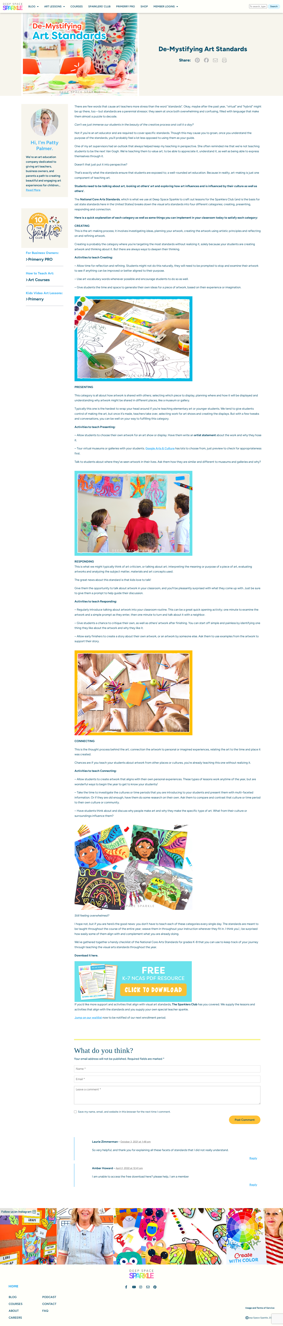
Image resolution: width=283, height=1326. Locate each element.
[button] (185, 600)
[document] (141, 663)
